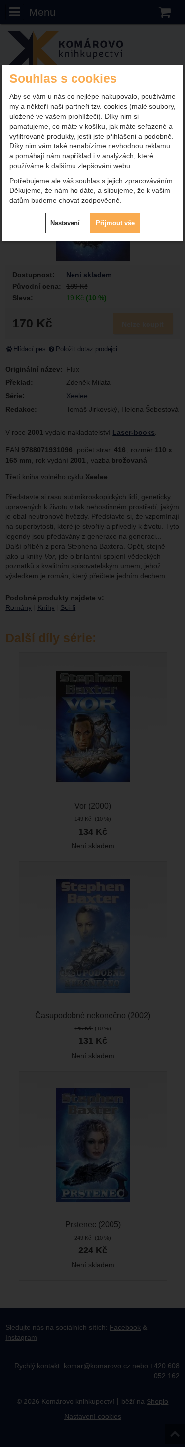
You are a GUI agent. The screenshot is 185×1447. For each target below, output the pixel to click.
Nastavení (65, 223)
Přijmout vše (115, 223)
